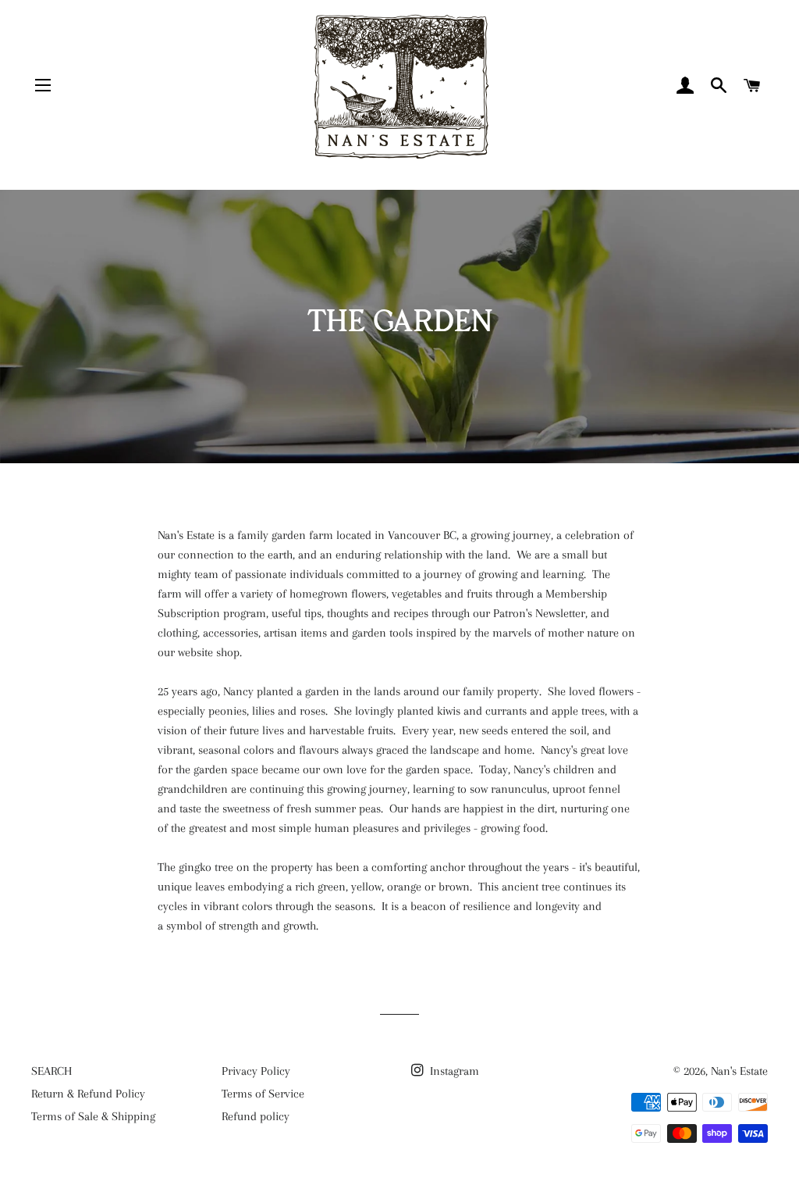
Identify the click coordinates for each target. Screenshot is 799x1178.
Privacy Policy (256, 1071)
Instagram (453, 1071)
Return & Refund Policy (88, 1094)
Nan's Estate (739, 1071)
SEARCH (51, 1071)
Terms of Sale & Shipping (93, 1116)
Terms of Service (263, 1094)
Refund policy (255, 1116)
